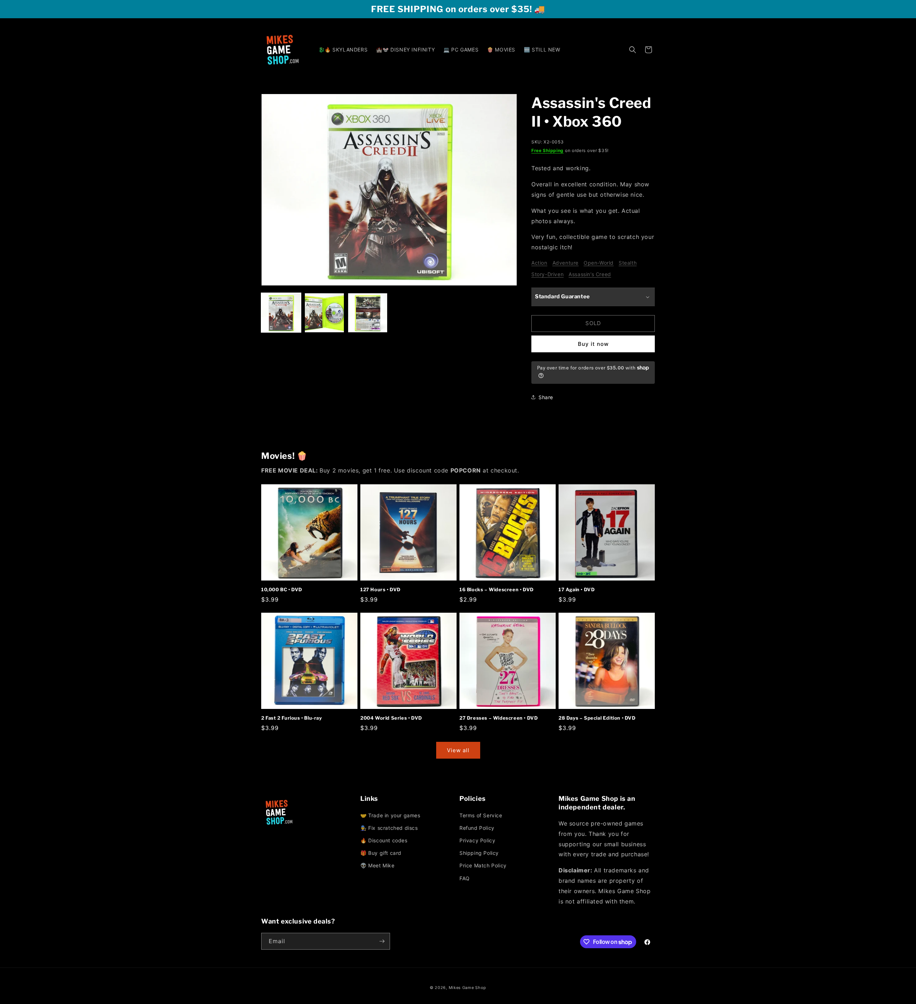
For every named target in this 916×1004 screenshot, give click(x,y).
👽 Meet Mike (377, 865)
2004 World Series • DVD (391, 718)
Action (539, 263)
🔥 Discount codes (384, 840)
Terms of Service (480, 815)
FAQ (464, 878)
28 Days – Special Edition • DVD (597, 718)
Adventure (565, 263)
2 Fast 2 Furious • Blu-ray (291, 718)
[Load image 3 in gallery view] (368, 313)
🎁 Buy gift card (380, 853)
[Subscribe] (382, 941)
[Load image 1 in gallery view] (281, 313)
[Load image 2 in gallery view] (324, 313)
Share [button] (546, 397)
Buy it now (593, 344)
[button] (632, 50)
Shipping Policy (479, 853)
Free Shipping (547, 150)
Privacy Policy (477, 840)
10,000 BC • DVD (281, 589)
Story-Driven (547, 274)
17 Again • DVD (577, 589)
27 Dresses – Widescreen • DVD (498, 718)
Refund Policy (476, 828)
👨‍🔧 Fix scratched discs (389, 828)
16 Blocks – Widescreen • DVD (496, 589)
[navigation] (408, 841)
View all (458, 750)
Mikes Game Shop (468, 987)
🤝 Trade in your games (390, 815)
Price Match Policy (483, 865)
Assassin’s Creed (590, 274)
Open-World (599, 263)
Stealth (628, 263)
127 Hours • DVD (380, 589)
